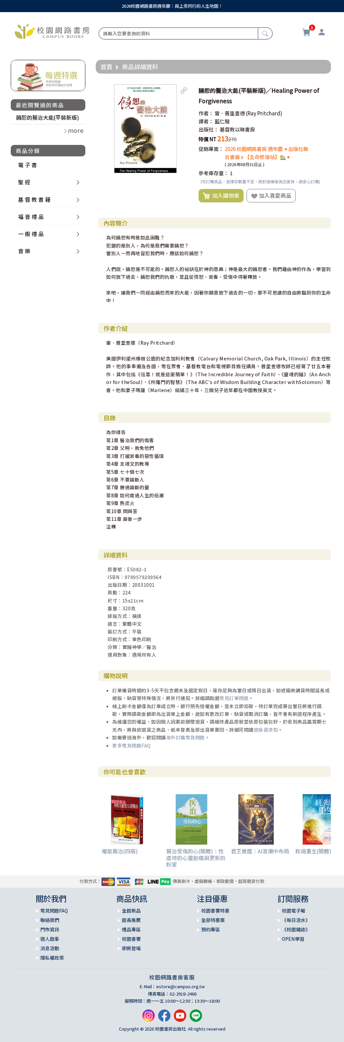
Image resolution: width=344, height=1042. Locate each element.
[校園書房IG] (148, 1018)
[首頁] (52, 31)
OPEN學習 (293, 938)
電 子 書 (27, 165)
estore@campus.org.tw (180, 986)
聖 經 (24, 182)
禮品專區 (131, 929)
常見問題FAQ (54, 910)
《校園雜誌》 (296, 929)
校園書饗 (131, 938)
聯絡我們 (49, 920)
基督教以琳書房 (237, 129)
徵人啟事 (49, 938)
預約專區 (210, 929)
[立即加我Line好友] (195, 1018)
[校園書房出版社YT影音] (180, 1018)
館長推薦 (131, 920)
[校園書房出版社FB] (164, 1018)
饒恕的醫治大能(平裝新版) (47, 117)
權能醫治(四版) (120, 851)
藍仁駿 (222, 121)
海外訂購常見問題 (185, 737)
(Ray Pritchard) (264, 113)
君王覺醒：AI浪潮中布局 (260, 851)
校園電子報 (293, 910)
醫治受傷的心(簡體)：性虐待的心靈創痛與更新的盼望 (195, 857)
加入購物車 (224, 195)
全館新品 (131, 910)
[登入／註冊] (321, 33)
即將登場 (131, 948)
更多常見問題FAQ (131, 745)
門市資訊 (49, 929)
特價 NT (207, 139)
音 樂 (24, 251)
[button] (183, 90)
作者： (206, 113)
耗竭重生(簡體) (313, 851)
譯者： (206, 121)
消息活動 (49, 948)
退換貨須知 (266, 729)
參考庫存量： (214, 173)
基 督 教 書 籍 (34, 199)
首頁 (106, 66)
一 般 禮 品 (31, 234)
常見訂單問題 (234, 698)
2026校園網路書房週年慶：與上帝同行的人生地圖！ (172, 6)
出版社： (209, 129)
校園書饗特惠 (215, 910)
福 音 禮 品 (31, 217)
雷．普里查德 (230, 113)
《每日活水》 (296, 920)
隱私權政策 (52, 957)
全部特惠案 (213, 920)
